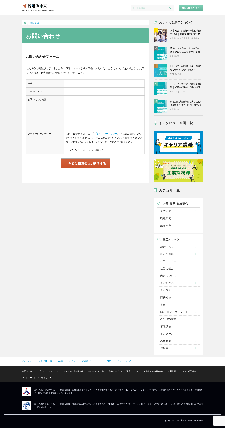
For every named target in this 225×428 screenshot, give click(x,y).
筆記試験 (165, 326)
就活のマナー (168, 261)
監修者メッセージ (91, 361)
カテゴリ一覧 (45, 361)
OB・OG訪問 (168, 319)
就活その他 (167, 254)
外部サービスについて (119, 361)
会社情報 (172, 371)
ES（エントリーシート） (175, 311)
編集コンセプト (66, 361)
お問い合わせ (28, 371)
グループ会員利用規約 (73, 371)
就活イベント (168, 246)
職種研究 (165, 218)
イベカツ (27, 361)
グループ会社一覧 (96, 371)
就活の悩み (167, 268)
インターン (167, 333)
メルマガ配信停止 (189, 371)
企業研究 (165, 211)
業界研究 (165, 225)
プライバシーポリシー (105, 133)
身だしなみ (167, 283)
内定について (168, 275)
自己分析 (165, 290)
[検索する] (171, 8)
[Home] (24, 22)
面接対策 (165, 297)
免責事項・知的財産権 (153, 371)
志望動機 (165, 340)
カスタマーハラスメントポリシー (37, 377)
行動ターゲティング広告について (124, 371)
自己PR (164, 304)
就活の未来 (34, 5)
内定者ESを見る (191, 8)
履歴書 (164, 348)
